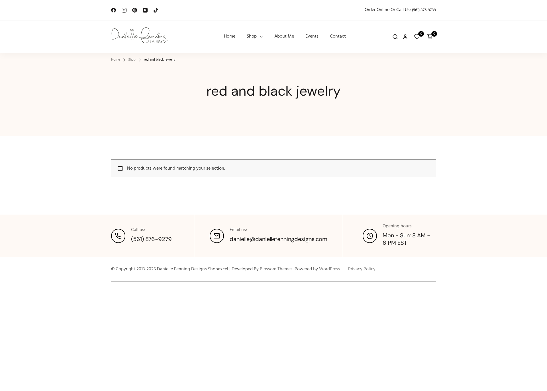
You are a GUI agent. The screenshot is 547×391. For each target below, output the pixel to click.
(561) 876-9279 (151, 239)
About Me (284, 36)
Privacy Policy (361, 269)
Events (312, 36)
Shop (252, 36)
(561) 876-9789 (424, 10)
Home (229, 36)
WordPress (329, 269)
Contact (338, 36)
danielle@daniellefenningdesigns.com (278, 239)
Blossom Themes (276, 269)
